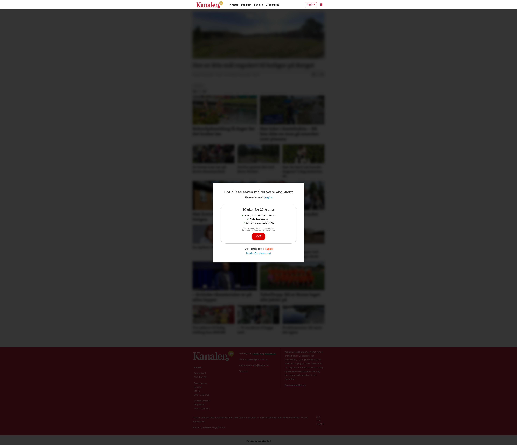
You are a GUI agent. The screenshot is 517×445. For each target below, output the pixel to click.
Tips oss (258, 4)
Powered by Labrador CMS (258, 441)
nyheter (198, 86)
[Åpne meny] (321, 5)
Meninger (246, 4)
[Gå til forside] (209, 4)
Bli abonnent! (272, 4)
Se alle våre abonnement (258, 253)
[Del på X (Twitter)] (318, 75)
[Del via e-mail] (322, 75)
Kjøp (258, 236)
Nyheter (234, 4)
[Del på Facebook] (314, 75)
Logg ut (320, 423)
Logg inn (311, 4)
